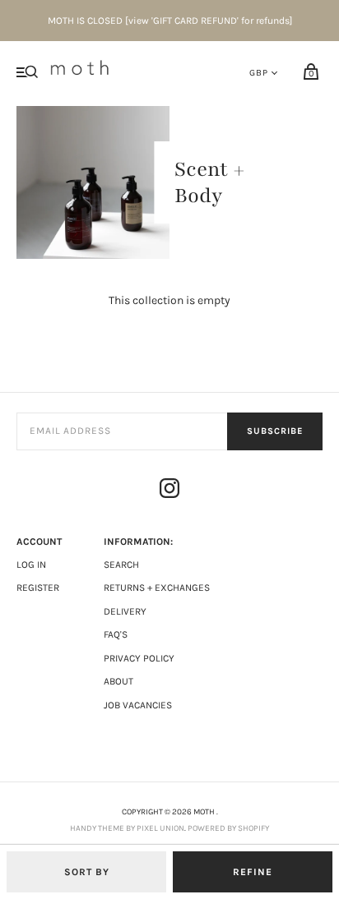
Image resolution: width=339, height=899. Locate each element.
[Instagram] (169, 491)
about (118, 681)
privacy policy (139, 658)
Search (121, 564)
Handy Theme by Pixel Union (127, 828)
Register (37, 587)
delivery (125, 611)
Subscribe (275, 431)
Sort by (86, 872)
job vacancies (138, 705)
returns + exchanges (157, 587)
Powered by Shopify (228, 828)
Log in (31, 564)
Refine (252, 872)
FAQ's (116, 634)
